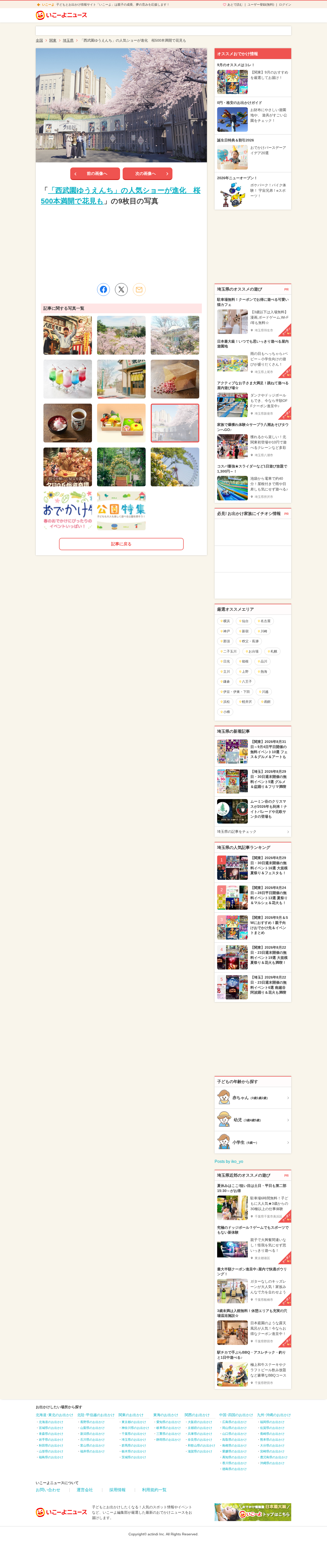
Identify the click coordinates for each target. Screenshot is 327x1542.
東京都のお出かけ (134, 1422)
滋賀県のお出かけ (200, 1451)
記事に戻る (121, 544)
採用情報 (117, 1490)
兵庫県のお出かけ (200, 1434)
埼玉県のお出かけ (134, 1439)
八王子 (247, 681)
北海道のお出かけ (51, 1422)
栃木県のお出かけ (134, 1451)
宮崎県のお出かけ (272, 1451)
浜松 (226, 702)
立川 (226, 671)
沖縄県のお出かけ (272, 1463)
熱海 (264, 671)
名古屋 (266, 621)
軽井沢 (247, 702)
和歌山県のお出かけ (201, 1445)
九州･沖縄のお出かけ (274, 1415)
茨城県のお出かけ (134, 1457)
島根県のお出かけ (234, 1445)
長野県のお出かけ (92, 1422)
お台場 (254, 651)
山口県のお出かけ (234, 1434)
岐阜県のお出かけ (168, 1428)
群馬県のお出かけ (134, 1445)
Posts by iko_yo (229, 1161)
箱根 (245, 661)
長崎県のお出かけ (272, 1434)
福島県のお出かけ (51, 1457)
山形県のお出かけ (51, 1451)
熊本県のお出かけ (272, 1439)
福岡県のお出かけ (272, 1422)
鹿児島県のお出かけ (274, 1457)
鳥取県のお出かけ (234, 1439)
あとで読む (235, 4)
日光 (226, 661)
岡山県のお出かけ (234, 1428)
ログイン (285, 4)
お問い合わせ (48, 1490)
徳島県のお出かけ (234, 1469)
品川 (264, 661)
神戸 (226, 631)
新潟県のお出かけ (92, 1434)
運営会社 (85, 1490)
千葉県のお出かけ (134, 1434)
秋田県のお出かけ (51, 1445)
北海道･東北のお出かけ (54, 1415)
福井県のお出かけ (92, 1451)
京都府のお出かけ (200, 1428)
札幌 (274, 651)
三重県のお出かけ (168, 1434)
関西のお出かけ (197, 1415)
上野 (245, 671)
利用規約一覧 (154, 1490)
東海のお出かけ (165, 1415)
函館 (267, 702)
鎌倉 (226, 681)
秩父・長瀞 (250, 641)
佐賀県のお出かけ (272, 1428)
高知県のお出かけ (234, 1457)
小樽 (226, 712)
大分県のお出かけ (272, 1445)
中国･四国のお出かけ (236, 1415)
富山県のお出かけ (92, 1445)
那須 (226, 641)
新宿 (245, 631)
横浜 (226, 621)
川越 (265, 692)
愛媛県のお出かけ (234, 1451)
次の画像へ (145, 173)
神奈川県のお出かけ (135, 1428)
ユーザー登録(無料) (261, 4)
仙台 (245, 621)
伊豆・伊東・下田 (236, 692)
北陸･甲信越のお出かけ (96, 1415)
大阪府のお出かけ (200, 1422)
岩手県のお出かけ (51, 1439)
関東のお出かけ (131, 1415)
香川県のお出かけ (234, 1463)
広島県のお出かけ (234, 1422)
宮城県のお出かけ (51, 1428)
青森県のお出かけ (51, 1434)
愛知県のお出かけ (168, 1422)
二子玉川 (230, 651)
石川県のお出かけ (92, 1439)
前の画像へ (97, 173)
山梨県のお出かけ (92, 1428)
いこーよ (48, 4)
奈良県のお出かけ (200, 1439)
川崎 (264, 631)
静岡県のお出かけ (168, 1439)
